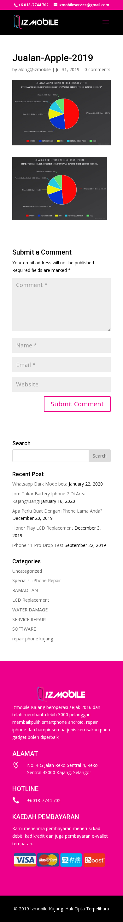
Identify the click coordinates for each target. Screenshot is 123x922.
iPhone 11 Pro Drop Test (37, 545)
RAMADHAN (25, 590)
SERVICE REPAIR (29, 619)
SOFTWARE (24, 629)
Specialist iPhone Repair (36, 580)
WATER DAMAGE (30, 610)
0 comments (97, 69)
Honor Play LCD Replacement (42, 528)
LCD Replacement (30, 600)
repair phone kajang (32, 639)
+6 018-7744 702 (33, 5)
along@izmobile (34, 69)
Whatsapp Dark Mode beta (39, 484)
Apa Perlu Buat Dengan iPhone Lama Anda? (57, 511)
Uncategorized (27, 571)
